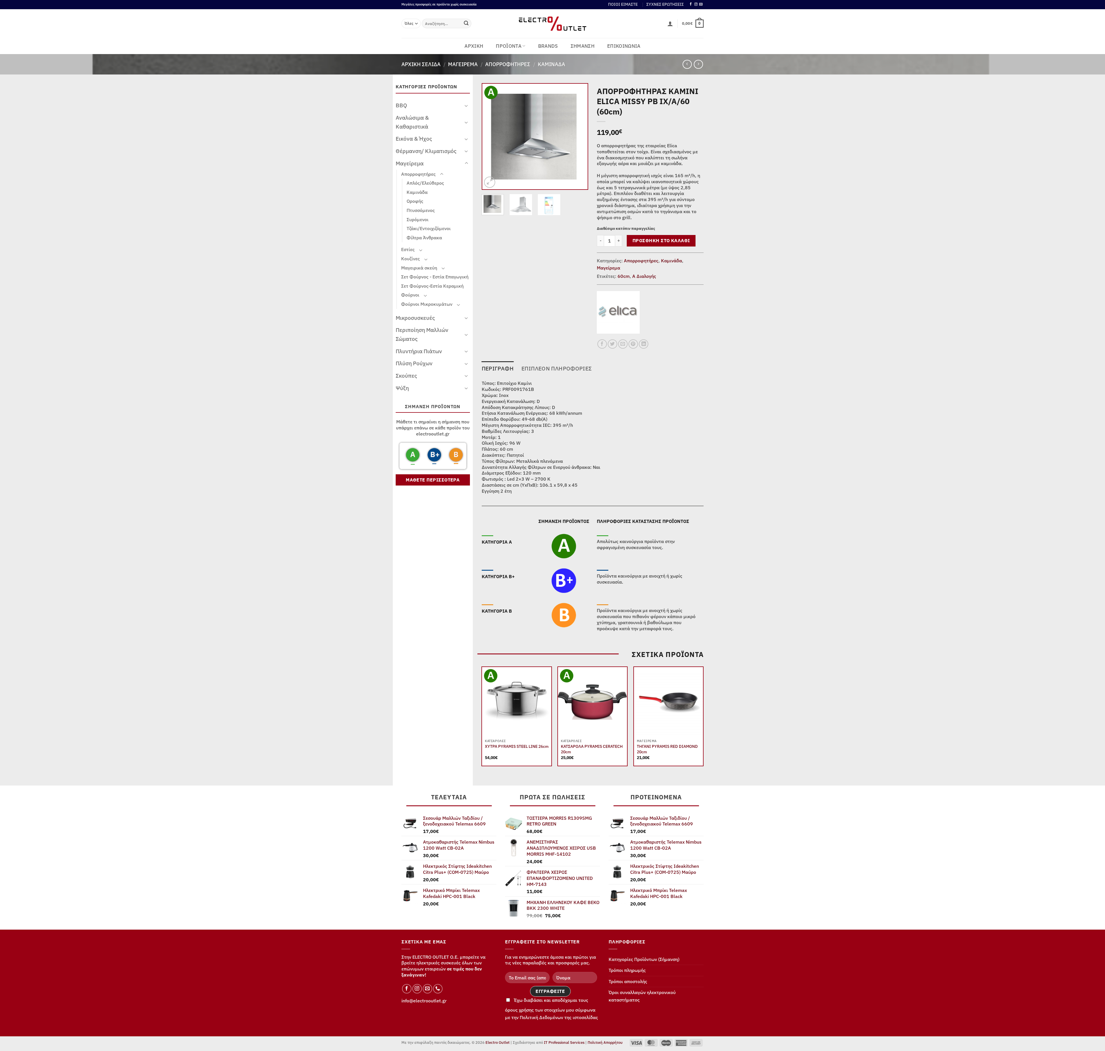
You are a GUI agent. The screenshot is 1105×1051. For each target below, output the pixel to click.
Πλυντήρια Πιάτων (419, 351)
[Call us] (438, 988)
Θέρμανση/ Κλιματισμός (426, 150)
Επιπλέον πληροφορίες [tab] (556, 368)
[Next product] (687, 64)
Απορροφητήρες (507, 64)
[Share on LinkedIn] (643, 344)
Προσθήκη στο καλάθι (661, 240)
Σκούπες (406, 375)
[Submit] (466, 23)
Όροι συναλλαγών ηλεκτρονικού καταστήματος (642, 996)
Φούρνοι (410, 295)
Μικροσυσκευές (415, 317)
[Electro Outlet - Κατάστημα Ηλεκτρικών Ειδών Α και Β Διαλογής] (552, 24)
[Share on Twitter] (612, 344)
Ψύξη (402, 387)
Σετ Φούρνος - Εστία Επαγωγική (434, 277)
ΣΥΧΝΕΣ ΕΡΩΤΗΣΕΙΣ (665, 4)
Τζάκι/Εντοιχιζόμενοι (429, 228)
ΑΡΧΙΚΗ (473, 46)
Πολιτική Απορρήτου (605, 1042)
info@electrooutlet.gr (424, 1001)
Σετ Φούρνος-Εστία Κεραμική (432, 286)
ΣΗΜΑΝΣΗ (583, 46)
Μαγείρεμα (463, 64)
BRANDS (548, 46)
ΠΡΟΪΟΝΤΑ (508, 46)
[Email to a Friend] (623, 344)
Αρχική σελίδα (421, 64)
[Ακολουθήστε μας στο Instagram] (696, 4)
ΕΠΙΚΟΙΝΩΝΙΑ (624, 46)
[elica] (618, 312)
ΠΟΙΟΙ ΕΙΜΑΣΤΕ (623, 4)
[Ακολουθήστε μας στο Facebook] (690, 4)
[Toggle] (466, 105)
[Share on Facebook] (602, 344)
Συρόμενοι (417, 219)
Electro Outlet (497, 1042)
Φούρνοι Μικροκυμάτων (426, 304)
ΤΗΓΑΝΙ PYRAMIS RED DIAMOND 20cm (667, 749)
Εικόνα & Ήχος (414, 138)
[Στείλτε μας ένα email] (700, 4)
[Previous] (491, 136)
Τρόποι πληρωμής (627, 970)
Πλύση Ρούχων (414, 363)
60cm (624, 276)
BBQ (401, 105)
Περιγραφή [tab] (498, 368)
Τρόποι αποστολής (628, 981)
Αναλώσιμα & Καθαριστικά (412, 122)
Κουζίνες (410, 258)
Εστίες (408, 249)
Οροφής (415, 201)
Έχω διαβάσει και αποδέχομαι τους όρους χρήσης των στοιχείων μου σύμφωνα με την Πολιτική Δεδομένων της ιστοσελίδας (551, 1008)
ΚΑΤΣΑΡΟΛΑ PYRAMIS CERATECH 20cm (592, 749)
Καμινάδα (551, 64)
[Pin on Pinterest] (633, 344)
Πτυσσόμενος (421, 210)
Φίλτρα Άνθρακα (424, 237)
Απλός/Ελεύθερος (425, 183)
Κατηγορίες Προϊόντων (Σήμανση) (644, 959)
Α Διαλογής (644, 276)
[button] (670, 23)
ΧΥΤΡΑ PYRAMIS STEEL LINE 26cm (516, 746)
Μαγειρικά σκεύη (419, 268)
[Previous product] (698, 64)
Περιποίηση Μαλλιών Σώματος (422, 334)
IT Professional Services (564, 1042)
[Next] (578, 136)
